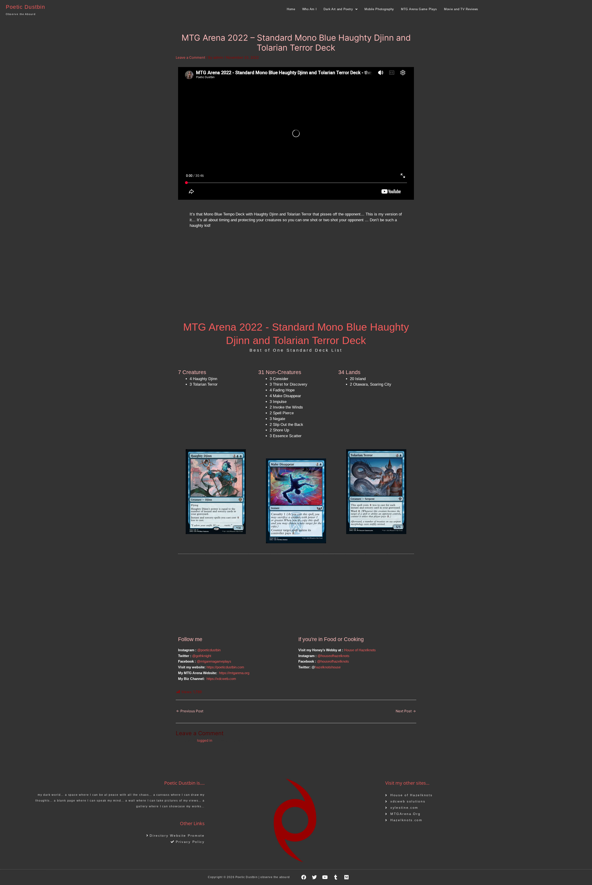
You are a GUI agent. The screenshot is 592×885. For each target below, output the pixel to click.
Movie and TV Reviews (461, 9)
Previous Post (189, 711)
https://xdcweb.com (221, 679)
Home (291, 9)
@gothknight (201, 656)
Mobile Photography (379, 9)
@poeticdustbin (209, 650)
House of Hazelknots (360, 650)
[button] (340, 9)
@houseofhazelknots (333, 656)
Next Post (406, 711)
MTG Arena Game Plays (419, 9)
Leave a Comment (190, 57)
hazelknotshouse (328, 667)
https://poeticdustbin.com (225, 667)
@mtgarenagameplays (214, 661)
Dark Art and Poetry (338, 9)
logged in (204, 740)
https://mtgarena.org (234, 673)
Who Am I (309, 9)
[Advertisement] (296, 278)
